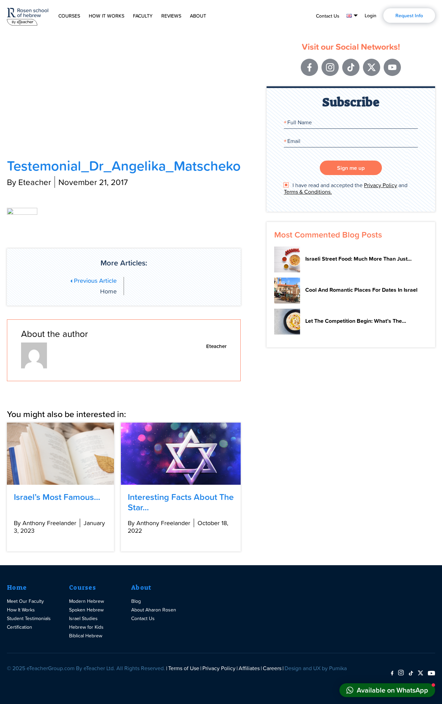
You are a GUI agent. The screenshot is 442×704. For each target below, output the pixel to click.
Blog (136, 601)
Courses (69, 15)
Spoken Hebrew (86, 609)
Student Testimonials (29, 618)
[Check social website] (392, 673)
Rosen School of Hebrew (27, 15)
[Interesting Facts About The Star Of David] (181, 454)
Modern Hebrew (86, 601)
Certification (19, 627)
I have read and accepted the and (345, 188)
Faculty (143, 15)
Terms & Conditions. (308, 191)
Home (17, 588)
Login (370, 15)
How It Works (106, 15)
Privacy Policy (380, 185)
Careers (272, 668)
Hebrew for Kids (86, 627)
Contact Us (327, 15)
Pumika (338, 668)
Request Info (409, 15)
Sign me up (351, 168)
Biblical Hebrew (85, 635)
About (198, 15)
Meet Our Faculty (25, 601)
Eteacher (216, 346)
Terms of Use (183, 668)
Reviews (171, 15)
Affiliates (249, 668)
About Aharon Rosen (153, 609)
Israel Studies (83, 618)
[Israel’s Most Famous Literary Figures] (60, 454)
